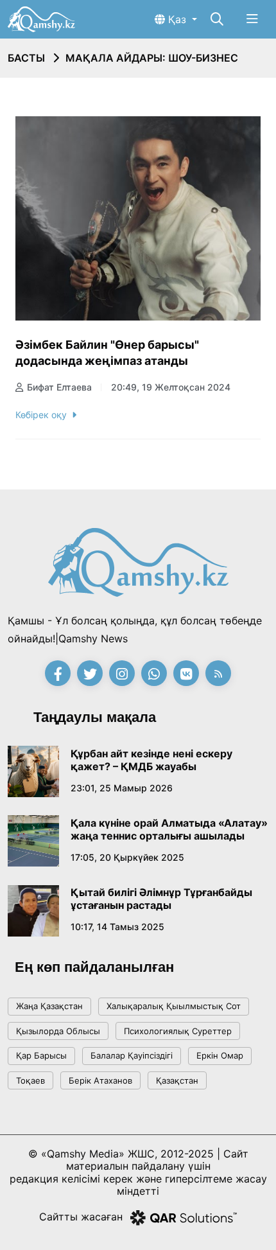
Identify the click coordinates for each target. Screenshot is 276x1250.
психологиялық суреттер (178, 1031)
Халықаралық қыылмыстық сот (174, 1006)
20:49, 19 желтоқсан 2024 (170, 387)
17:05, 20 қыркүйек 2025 (127, 857)
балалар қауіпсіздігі (132, 1055)
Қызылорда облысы (58, 1031)
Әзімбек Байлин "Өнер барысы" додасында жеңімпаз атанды (107, 352)
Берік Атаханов (100, 1080)
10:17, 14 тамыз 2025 (117, 926)
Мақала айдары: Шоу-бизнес (151, 57)
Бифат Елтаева (59, 387)
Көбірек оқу (41, 414)
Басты (26, 57)
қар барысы (41, 1055)
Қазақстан (177, 1080)
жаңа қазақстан (49, 1006)
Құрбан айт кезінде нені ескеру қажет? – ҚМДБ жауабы (151, 760)
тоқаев (30, 1080)
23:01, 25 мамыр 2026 (122, 787)
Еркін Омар (219, 1055)
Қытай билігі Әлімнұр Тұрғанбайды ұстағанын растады (161, 898)
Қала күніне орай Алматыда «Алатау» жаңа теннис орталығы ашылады (169, 829)
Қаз (177, 19)
